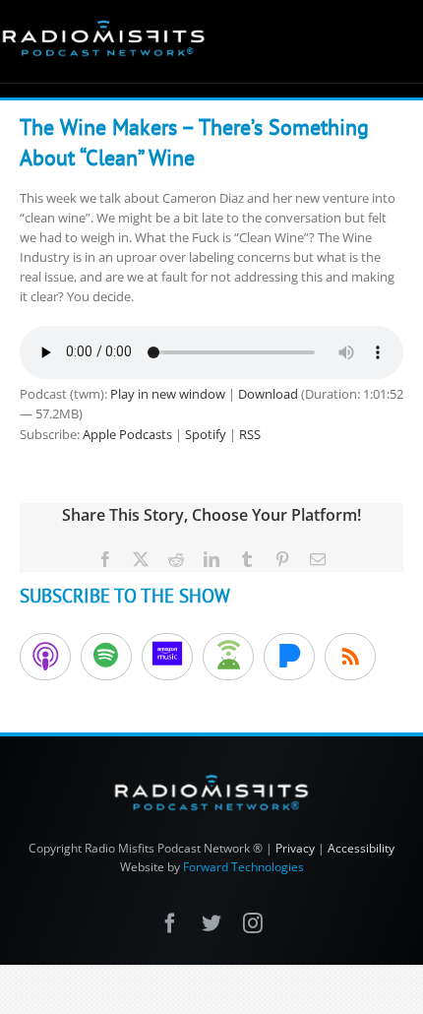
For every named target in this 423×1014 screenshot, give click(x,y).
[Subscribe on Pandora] (289, 656)
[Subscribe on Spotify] (106, 656)
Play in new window (167, 394)
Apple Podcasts (127, 434)
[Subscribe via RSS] (350, 656)
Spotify (205, 434)
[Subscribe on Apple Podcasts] (45, 656)
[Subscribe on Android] (228, 656)
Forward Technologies (243, 866)
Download (268, 394)
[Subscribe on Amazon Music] (167, 656)
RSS (250, 434)
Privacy (295, 848)
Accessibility (361, 848)
